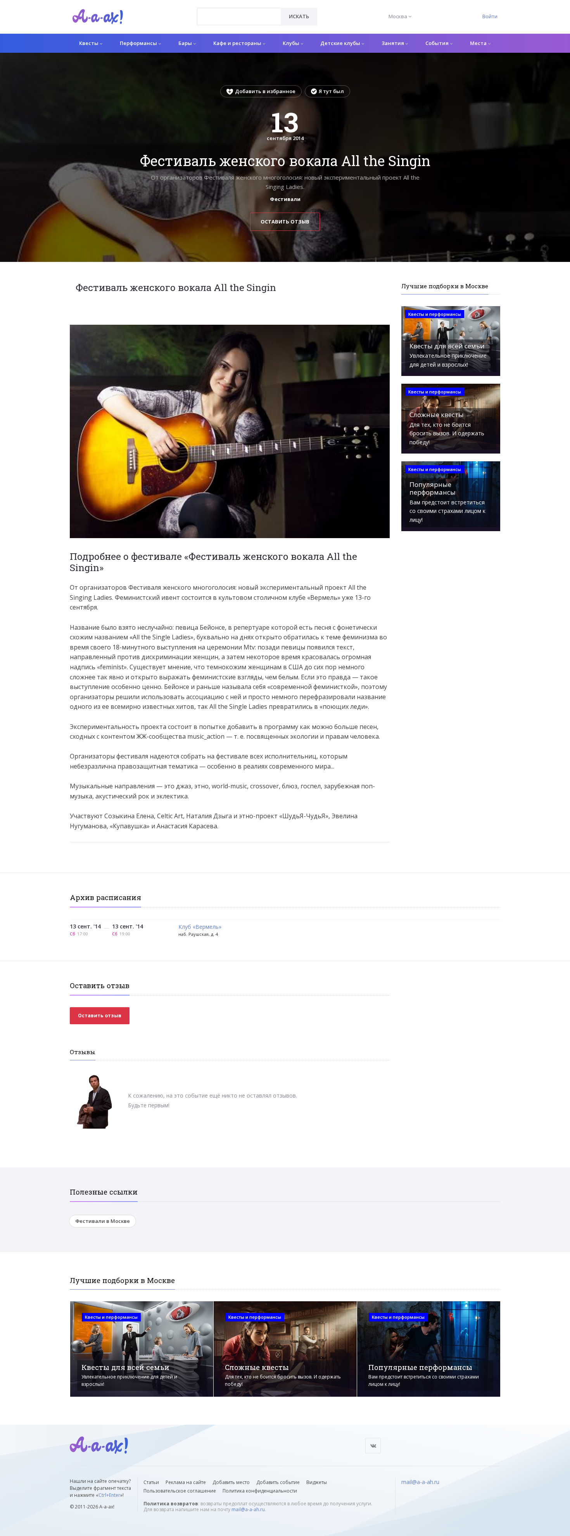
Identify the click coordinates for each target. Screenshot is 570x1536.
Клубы (292, 43)
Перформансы (139, 43)
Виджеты (316, 1482)
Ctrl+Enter (109, 1495)
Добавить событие (278, 1482)
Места (479, 43)
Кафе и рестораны (238, 43)
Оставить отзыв (285, 221)
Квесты (89, 43)
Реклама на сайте (186, 1482)
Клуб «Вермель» (199, 927)
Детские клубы (340, 43)
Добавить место (231, 1482)
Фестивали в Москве (102, 1220)
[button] (383, 331)
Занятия (393, 43)
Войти (489, 16)
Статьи (151, 1482)
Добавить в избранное (265, 91)
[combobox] (239, 16)
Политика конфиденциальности (260, 1491)
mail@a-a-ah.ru (248, 1509)
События (437, 43)
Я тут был (331, 91)
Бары (185, 43)
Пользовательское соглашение (179, 1491)
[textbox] (239, 11)
